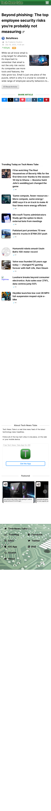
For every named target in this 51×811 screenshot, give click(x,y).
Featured (25, 476)
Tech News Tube (16, 528)
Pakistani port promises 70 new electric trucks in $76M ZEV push (30, 232)
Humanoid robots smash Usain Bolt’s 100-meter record (28, 250)
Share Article (25, 95)
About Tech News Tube (25, 425)
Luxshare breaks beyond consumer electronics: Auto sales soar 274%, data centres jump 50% (31, 280)
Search (12, 552)
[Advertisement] (25, 134)
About (11, 558)
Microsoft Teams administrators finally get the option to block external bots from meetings (29, 218)
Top (14, 48)
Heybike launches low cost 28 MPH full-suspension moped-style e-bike (31, 296)
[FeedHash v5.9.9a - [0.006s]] (42, 565)
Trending (13, 534)
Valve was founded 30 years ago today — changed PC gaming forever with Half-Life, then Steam (30, 264)
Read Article (11, 87)
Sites (10, 540)
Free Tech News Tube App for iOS (16, 445)
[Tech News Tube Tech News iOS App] (25, 458)
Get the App (25, 463)
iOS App (12, 546)
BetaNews (12, 38)
